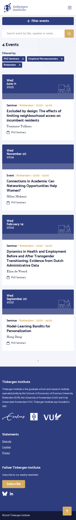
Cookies (6, 447)
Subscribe (14, 484)
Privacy (6, 453)
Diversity (6, 441)
